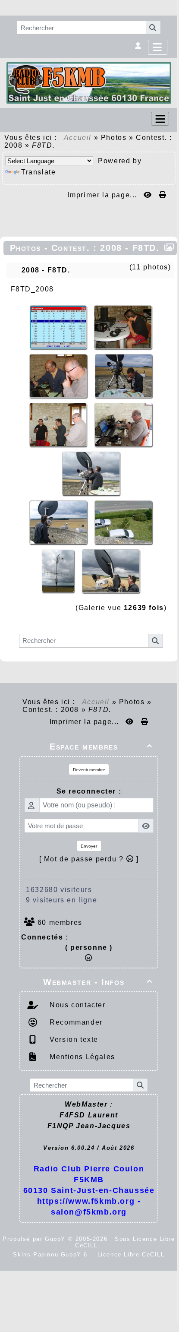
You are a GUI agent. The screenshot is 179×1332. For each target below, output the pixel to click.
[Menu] (157, 47)
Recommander (75, 1022)
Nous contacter (76, 1005)
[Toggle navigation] (160, 119)
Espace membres (101, 746)
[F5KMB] (88, 82)
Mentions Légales (81, 1056)
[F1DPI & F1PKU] (59, 375)
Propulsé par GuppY (35, 1239)
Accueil (78, 137)
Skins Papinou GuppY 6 (52, 1254)
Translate (38, 172)
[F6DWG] (123, 375)
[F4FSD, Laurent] (122, 326)
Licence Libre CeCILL (130, 1254)
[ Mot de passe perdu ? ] (89, 859)
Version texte (72, 1039)
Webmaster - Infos (98, 982)
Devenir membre (89, 769)
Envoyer (89, 846)
